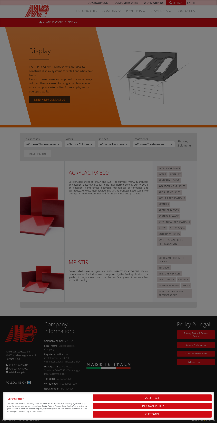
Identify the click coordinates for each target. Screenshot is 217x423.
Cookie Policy (47, 406)
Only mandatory (152, 406)
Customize (152, 414)
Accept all (152, 398)
